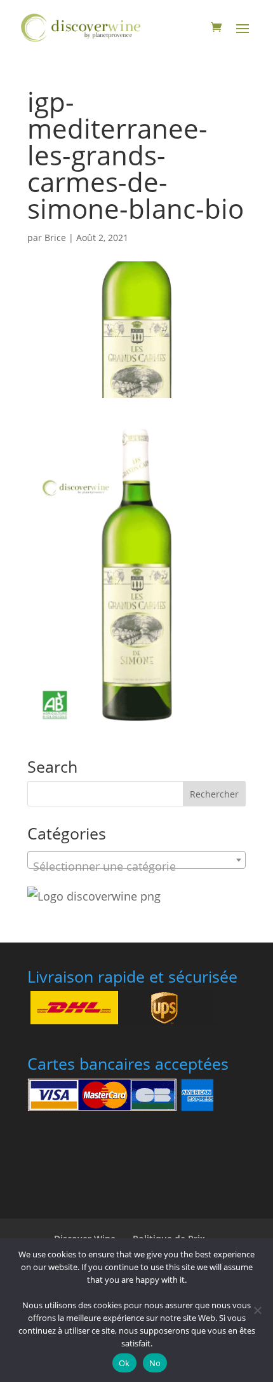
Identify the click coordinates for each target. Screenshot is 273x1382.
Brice (55, 237)
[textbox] (136, 866)
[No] (257, 1310)
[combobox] (136, 860)
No (155, 1363)
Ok (124, 1363)
